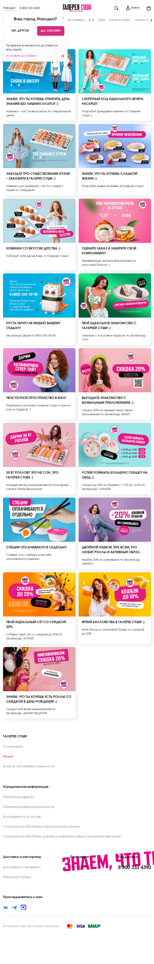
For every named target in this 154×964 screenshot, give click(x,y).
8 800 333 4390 (30, 8)
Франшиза (79, 867)
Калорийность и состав (22, 816)
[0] (147, 8)
